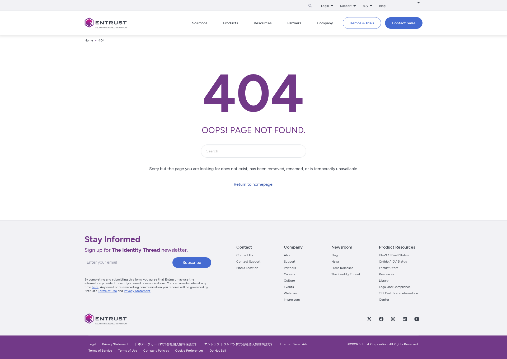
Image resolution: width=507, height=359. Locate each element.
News (335, 261)
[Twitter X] (369, 319)
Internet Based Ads (294, 344)
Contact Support (248, 261)
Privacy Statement (137, 291)
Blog (382, 6)
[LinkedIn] (404, 319)
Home (88, 40)
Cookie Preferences (189, 350)
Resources (386, 274)
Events (289, 287)
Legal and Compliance (395, 287)
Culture (289, 280)
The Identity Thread (345, 274)
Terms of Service (100, 350)
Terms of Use (107, 291)
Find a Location (247, 268)
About (288, 255)
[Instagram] (393, 319)
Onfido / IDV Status (393, 261)
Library (383, 280)
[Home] (105, 23)
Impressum (292, 299)
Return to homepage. (253, 184)
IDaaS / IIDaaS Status (394, 255)
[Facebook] (381, 319)
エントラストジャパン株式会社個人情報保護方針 (239, 344)
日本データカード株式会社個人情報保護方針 (166, 344)
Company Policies (156, 350)
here (95, 287)
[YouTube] (416, 319)
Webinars (291, 293)
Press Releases (342, 268)
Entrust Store (388, 268)
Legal (92, 344)
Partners (290, 268)
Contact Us (244, 255)
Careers (289, 274)
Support (289, 261)
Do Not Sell (218, 350)
